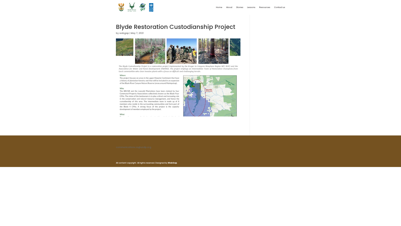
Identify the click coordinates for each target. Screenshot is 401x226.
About (229, 7)
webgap (124, 33)
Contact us (279, 7)
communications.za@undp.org (133, 147)
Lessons (251, 7)
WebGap (172, 162)
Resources (264, 7)
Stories (239, 7)
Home (219, 7)
